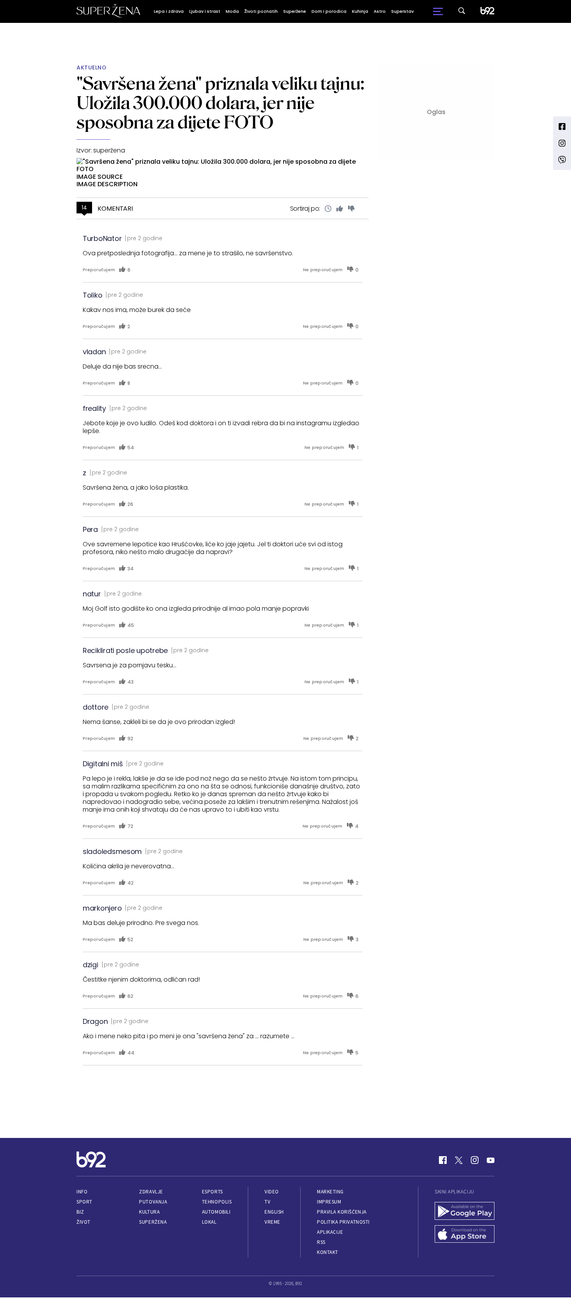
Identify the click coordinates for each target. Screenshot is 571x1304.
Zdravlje (151, 1191)
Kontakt (327, 1252)
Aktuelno (91, 67)
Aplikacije (330, 1232)
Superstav (402, 11)
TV (267, 1201)
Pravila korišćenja (342, 1212)
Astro (380, 11)
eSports (212, 1191)
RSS (321, 1242)
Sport (84, 1201)
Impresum (329, 1201)
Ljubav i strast (204, 11)
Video (272, 1191)
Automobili (216, 1212)
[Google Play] (464, 1211)
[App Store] (464, 1235)
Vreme (272, 1222)
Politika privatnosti (343, 1222)
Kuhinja (360, 11)
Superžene (294, 11)
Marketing (330, 1191)
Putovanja (153, 1201)
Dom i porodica (329, 11)
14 (84, 207)
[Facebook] (443, 1160)
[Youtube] (490, 1160)
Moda (232, 11)
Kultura (149, 1212)
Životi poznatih (261, 11)
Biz (80, 1212)
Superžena (153, 1222)
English (274, 1212)
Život (84, 1222)
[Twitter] (459, 1160)
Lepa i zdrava (169, 11)
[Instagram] (475, 1160)
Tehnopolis (217, 1201)
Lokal (209, 1222)
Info (82, 1191)
